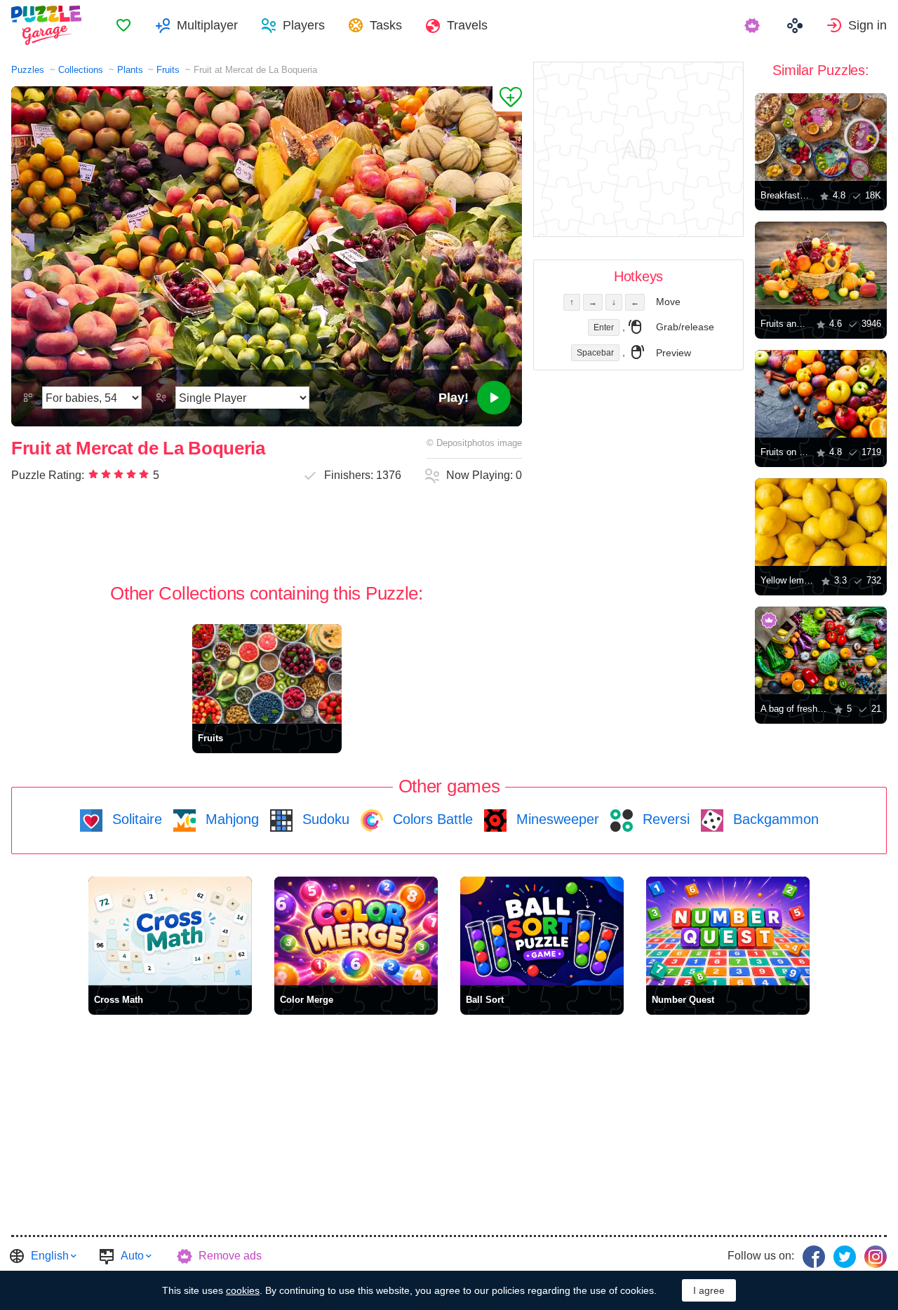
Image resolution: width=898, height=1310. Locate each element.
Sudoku (323, 819)
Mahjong (230, 819)
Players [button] (304, 25)
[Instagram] (875, 1256)
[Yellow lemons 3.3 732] (821, 522)
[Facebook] (814, 1256)
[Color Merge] (356, 931)
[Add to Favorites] (507, 99)
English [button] (50, 1256)
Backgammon (774, 819)
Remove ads (230, 1256)
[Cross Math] (170, 931)
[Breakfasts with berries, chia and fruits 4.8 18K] (821, 137)
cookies (243, 1290)
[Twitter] (844, 1256)
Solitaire (135, 819)
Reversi (664, 819)
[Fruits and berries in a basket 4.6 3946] (821, 265)
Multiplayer (207, 25)
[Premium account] (754, 25)
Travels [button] (467, 25)
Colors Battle (431, 819)
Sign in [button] (867, 25)
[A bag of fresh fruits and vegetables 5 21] (821, 650)
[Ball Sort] (542, 931)
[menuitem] (123, 25)
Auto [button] (132, 1256)
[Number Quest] (728, 931)
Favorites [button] (123, 25)
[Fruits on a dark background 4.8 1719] (821, 394)
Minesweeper (555, 819)
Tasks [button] (386, 25)
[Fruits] (267, 674)
